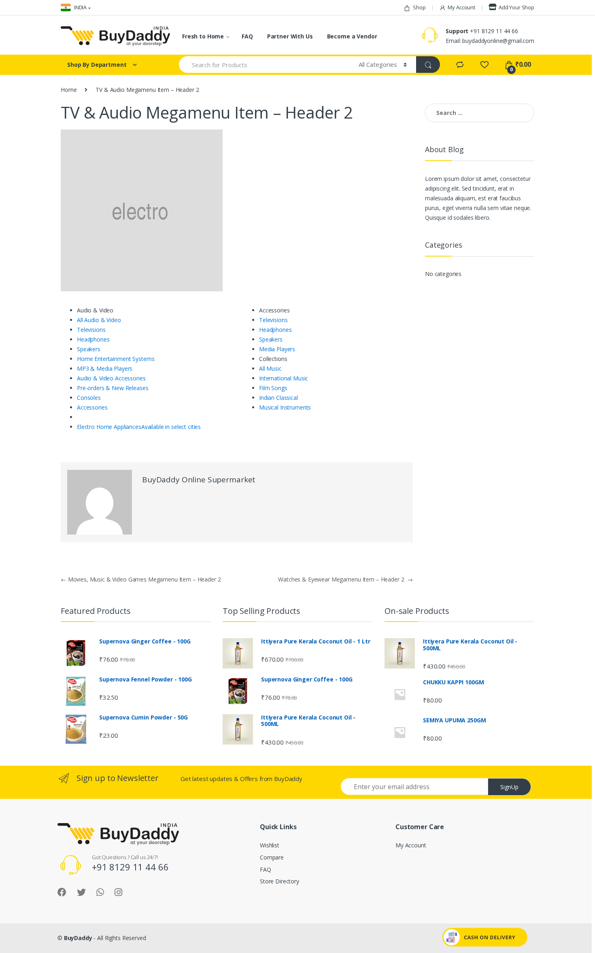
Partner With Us (290, 36)
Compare (272, 857)
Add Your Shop (516, 7)
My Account (461, 7)
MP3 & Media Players (104, 368)
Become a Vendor (352, 36)
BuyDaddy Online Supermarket (198, 479)
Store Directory (279, 881)
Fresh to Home (203, 36)
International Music (283, 378)
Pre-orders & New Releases (113, 388)
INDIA (80, 7)
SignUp (509, 787)
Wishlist (269, 845)
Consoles (89, 397)
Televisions (91, 329)
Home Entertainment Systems (115, 359)
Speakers (88, 349)
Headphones (93, 339)
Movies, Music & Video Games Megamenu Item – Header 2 (141, 579)
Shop (419, 7)
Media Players (277, 349)
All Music (270, 368)
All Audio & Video (99, 320)
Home (68, 89)
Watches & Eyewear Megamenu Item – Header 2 (345, 579)
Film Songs (273, 388)
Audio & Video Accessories (111, 378)
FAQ (247, 36)
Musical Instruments (285, 407)
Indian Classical (278, 397)
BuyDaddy (78, 938)
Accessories (92, 407)
